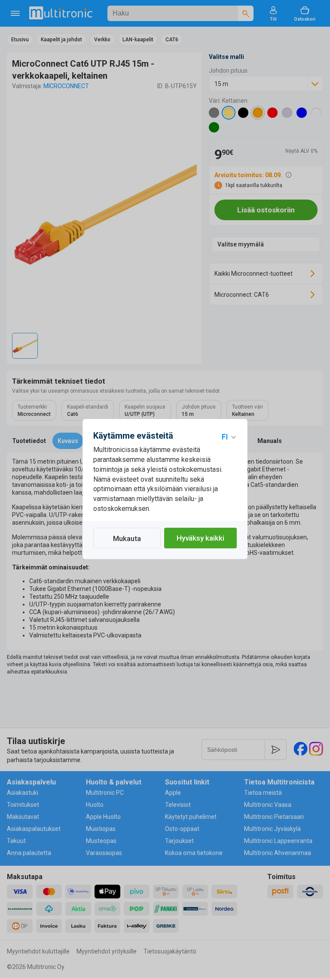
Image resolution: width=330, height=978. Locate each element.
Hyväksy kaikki (200, 538)
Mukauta (127, 538)
